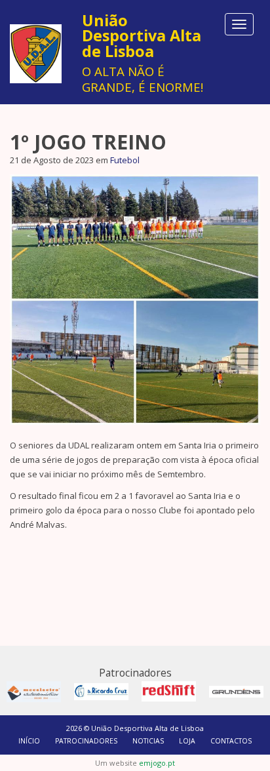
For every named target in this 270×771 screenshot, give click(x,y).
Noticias (148, 740)
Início (29, 740)
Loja (187, 740)
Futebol (125, 160)
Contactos (231, 740)
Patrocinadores (86, 740)
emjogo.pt (157, 763)
